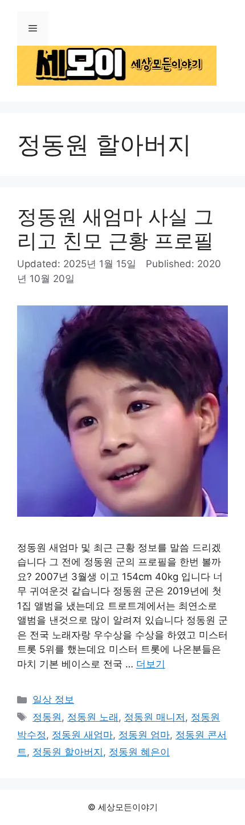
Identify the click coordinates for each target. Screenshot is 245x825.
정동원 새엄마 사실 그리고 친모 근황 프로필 (115, 228)
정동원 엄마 (144, 735)
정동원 (47, 717)
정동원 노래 (93, 717)
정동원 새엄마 (82, 735)
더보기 (150, 664)
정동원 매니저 (154, 717)
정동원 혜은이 (139, 752)
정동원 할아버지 (67, 752)
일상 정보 (53, 699)
